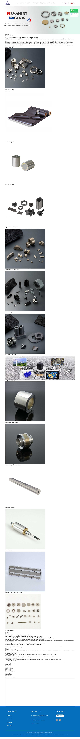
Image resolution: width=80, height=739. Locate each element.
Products (28, 3)
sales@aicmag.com (35, 723)
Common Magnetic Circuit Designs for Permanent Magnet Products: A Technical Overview (25, 643)
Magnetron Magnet (9, 668)
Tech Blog (9, 725)
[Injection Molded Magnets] (25, 205)
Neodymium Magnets (10, 89)
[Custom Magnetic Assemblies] (25, 443)
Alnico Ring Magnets (9, 673)
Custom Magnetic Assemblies (12, 464)
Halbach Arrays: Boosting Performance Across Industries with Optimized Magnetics (24, 636)
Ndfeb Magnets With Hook (10, 671)
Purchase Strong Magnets (63, 734)
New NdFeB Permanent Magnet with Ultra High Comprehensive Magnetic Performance (24, 639)
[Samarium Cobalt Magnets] (25, 248)
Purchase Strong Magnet (35, 734)
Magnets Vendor (27, 734)
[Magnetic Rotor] (25, 528)
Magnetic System (8, 674)
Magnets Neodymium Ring (10, 678)
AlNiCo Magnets (9, 630)
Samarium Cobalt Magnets (12, 269)
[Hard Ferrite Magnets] (25, 333)
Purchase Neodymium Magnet (52, 734)
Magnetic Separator (10, 507)
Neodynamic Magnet (9, 670)
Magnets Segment (8, 675)
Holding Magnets (9, 184)
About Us (21, 3)
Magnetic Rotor (9, 550)
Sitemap (40, 733)
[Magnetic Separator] (25, 486)
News (48, 3)
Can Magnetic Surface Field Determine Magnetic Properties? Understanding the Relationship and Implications (29, 637)
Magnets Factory (8, 665)
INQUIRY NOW (60, 715)
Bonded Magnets (9, 312)
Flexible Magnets (9, 142)
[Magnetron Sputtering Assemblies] (25, 571)
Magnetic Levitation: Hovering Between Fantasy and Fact (18, 635)
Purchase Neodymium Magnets (18, 734)
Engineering (35, 3)
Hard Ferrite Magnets (10, 354)
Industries (43, 3)
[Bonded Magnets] (25, 290)
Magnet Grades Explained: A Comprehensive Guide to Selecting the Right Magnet (23, 644)
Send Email (75, 13)
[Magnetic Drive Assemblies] (25, 401)
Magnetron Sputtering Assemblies (13, 592)
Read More (7, 91)
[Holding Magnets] (25, 163)
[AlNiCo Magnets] (23, 611)
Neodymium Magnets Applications (11, 676)
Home (17, 3)
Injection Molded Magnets (11, 227)
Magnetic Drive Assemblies (12, 422)
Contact (53, 3)
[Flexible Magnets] (29, 116)
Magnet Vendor (43, 734)
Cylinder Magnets (8, 669)
